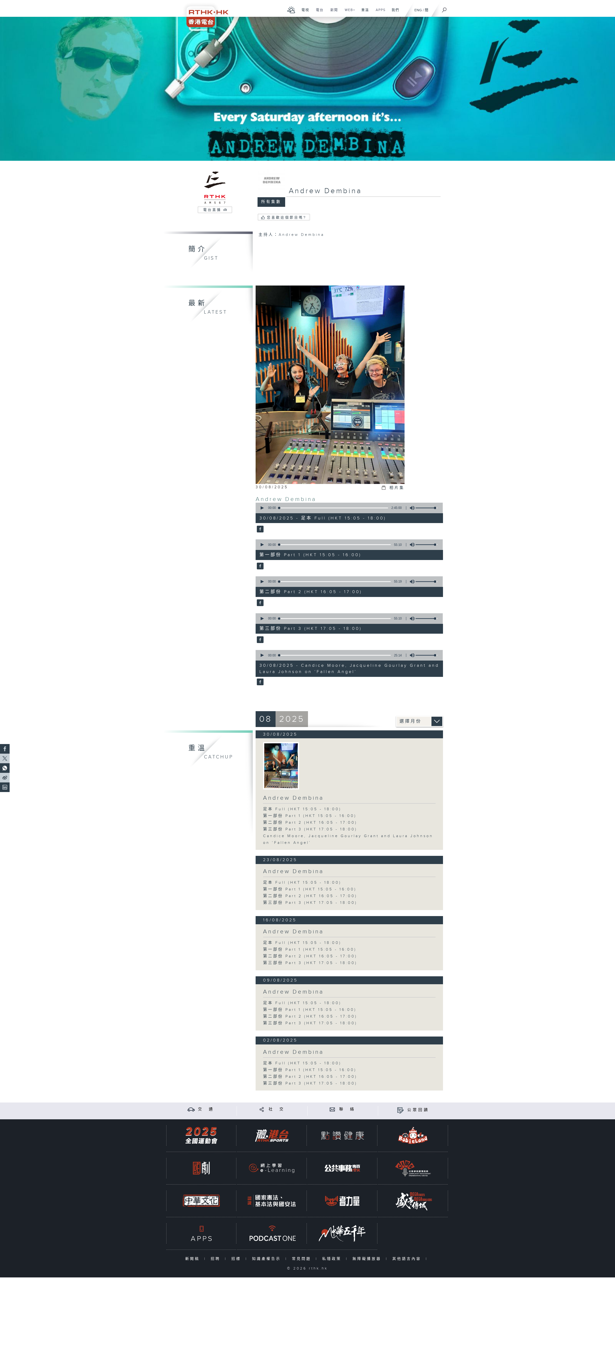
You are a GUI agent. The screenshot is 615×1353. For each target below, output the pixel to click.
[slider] (426, 508)
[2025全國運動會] (201, 1135)
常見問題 (302, 1259)
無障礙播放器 (367, 1259)
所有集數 (271, 202)
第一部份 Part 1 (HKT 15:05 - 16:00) (310, 816)
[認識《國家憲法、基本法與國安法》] (272, 1201)
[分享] (262, 1109)
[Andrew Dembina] (260, 529)
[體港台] (272, 1135)
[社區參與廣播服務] (413, 1168)
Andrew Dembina (286, 499)
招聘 (216, 1259)
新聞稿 (193, 1259)
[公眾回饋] (400, 1110)
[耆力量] (342, 1201)
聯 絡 (347, 1109)
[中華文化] (201, 1201)
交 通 (206, 1109)
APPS (379, 12)
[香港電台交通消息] (191, 1109)
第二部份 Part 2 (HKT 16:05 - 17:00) (310, 822)
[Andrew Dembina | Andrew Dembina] (281, 765)
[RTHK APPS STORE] (201, 1233)
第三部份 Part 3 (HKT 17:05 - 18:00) (310, 829)
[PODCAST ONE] (272, 1233)
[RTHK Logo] (204, 14)
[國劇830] (201, 1168)
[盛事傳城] (413, 1201)
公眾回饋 (418, 1110)
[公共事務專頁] (342, 1168)
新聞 (332, 12)
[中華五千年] (342, 1233)
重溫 (363, 12)
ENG (418, 10)
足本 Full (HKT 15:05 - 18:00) (302, 809)
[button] (262, 508)
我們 (393, 12)
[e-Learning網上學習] (272, 1168)
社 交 (277, 1109)
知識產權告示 (267, 1259)
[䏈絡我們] (332, 1109)
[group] (411, 508)
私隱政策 (333, 1259)
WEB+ (348, 12)
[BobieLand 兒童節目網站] (413, 1135)
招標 (237, 1259)
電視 (303, 12)
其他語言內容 (407, 1259)
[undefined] (291, 10)
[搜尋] (444, 8)
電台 (318, 12)
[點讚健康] (342, 1135)
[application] (347, 508)
